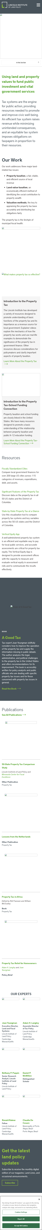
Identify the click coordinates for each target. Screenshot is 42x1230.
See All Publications (12, 714)
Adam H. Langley (31, 1022)
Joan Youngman (9, 1022)
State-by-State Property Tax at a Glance (21, 511)
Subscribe (10, 1182)
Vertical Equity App (11, 534)
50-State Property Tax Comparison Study (18, 766)
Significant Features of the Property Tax (20, 491)
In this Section (21, 62)
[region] (21, 1213)
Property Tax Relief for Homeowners (19, 963)
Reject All (21, 1219)
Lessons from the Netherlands (16, 836)
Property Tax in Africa (12, 896)
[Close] (39, 1199)
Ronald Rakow (9, 1120)
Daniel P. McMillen (27, 1074)
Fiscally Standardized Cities (15, 468)
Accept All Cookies (21, 1226)
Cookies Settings (21, 1212)
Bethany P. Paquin (10, 1072)
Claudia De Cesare (28, 1121)
